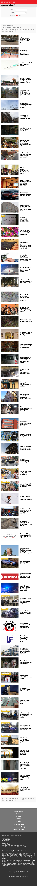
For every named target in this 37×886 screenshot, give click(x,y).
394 (26, 29)
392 (20, 29)
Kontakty (18, 821)
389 (13, 29)
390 (15, 29)
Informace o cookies (18, 824)
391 (18, 29)
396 (31, 29)
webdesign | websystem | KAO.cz (18, 876)
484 (7, 31)
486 (13, 31)
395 (28, 29)
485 (10, 31)
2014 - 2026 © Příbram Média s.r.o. (18, 872)
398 (3, 31)
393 (23, 29)
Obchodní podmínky (18, 829)
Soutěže (18, 814)
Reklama (18, 816)
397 (34, 29)
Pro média (18, 818)
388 (10, 29)
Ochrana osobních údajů (18, 827)
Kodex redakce (18, 811)
